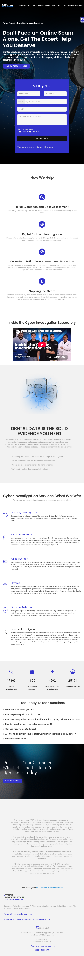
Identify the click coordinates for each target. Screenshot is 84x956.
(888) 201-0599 (42, 950)
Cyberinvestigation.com (41, 920)
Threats (28, 5)
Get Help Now (12, 781)
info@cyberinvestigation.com (42, 946)
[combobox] (21, 101)
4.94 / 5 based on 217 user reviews (49, 888)
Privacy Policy (26, 914)
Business (20, 5)
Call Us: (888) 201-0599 (16, 66)
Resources (76, 5)
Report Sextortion (64, 5)
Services (36, 5)
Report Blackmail (48, 5)
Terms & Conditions (12, 914)
